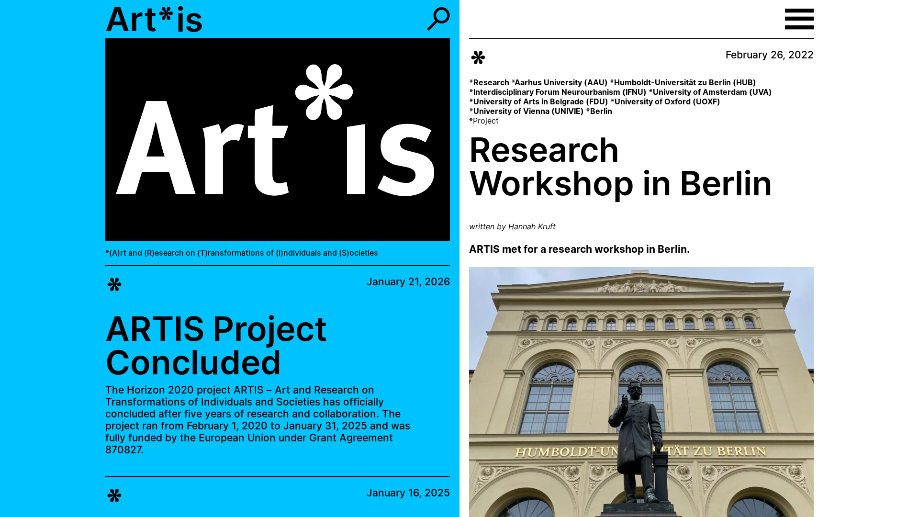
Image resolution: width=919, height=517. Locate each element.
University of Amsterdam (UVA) (712, 92)
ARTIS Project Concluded (216, 345)
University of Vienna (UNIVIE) (528, 111)
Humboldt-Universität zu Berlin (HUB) (685, 82)
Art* (140, 19)
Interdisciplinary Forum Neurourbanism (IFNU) (560, 92)
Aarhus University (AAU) (561, 82)
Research (491, 82)
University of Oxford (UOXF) (667, 101)
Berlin (601, 111)
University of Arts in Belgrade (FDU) (540, 101)
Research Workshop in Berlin (621, 166)
